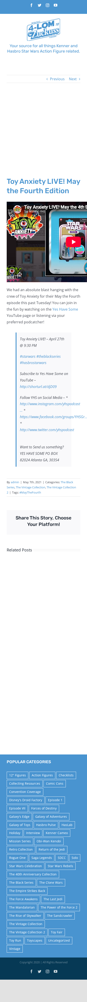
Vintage (14, 949)
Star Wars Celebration (25, 866)
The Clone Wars (51, 882)
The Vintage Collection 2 (27, 932)
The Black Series (21, 882)
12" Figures (17, 775)
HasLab (67, 825)
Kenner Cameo (57, 833)
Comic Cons (54, 783)
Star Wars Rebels (60, 866)
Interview (33, 833)
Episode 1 (55, 800)
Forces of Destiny (44, 808)
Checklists (66, 775)
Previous (57, 78)
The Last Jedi (53, 899)
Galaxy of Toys (19, 825)
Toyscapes (34, 940)
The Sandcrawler (59, 915)
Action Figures (42, 775)
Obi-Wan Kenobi (49, 841)
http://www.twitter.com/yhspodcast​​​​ (47, 429)
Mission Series (20, 841)
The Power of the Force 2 (59, 907)
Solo (75, 858)
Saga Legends (41, 858)
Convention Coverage (25, 792)
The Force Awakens (23, 899)
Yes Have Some (65, 309)
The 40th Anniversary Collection (33, 874)
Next (73, 78)
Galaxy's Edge (19, 816)
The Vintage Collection (30, 487)
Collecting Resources (24, 783)
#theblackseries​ (48, 356)
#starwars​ (27, 356)
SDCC (62, 858)
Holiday (14, 833)
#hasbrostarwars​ (33, 362)
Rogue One (17, 858)
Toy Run (15, 940)
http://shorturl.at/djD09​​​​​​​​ (38, 386)
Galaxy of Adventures (51, 816)
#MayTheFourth (30, 492)
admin (15, 482)
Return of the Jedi (52, 849)
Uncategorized (59, 940)
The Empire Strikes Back (27, 891)
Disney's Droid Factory (25, 800)
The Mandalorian (22, 907)
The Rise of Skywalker (25, 915)
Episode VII (17, 808)
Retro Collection (21, 849)
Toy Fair (56, 932)
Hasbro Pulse (46, 825)
